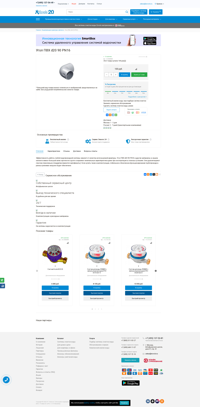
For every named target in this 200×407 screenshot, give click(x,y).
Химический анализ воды (99, 348)
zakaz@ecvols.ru (146, 4)
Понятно (124, 403)
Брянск (160, 4)
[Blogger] (157, 174)
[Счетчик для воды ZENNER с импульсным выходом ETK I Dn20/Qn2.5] (138, 255)
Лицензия (40, 348)
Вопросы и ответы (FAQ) (45, 372)
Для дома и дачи (63, 345)
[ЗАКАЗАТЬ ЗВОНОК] (6, 380)
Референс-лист (42, 366)
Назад (40, 175)
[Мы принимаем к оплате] (142, 371)
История (39, 345)
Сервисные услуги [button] (129, 19)
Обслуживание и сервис (98, 345)
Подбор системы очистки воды (101, 342)
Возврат (39, 390)
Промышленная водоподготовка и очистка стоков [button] (62, 19)
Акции (74, 4)
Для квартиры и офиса (66, 348)
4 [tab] (102, 309)
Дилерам (82, 4)
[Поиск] (126, 12)
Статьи (99, 4)
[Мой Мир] (151, 174)
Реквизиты (40, 363)
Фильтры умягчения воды (67, 357)
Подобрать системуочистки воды (138, 12)
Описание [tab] (39, 151)
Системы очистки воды (66, 342)
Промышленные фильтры (67, 351)
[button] (38, 19)
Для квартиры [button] (110, 19)
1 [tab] (92, 309)
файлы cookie (89, 403)
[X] (154, 174)
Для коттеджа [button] (93, 19)
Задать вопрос (111, 110)
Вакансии (39, 360)
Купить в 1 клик (139, 74)
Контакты (91, 4)
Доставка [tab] (77, 151)
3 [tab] (98, 309)
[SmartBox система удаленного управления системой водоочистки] (98, 40)
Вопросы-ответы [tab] (90, 151)
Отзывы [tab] (66, 151)
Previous (37, 271)
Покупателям (63, 4)
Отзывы (39, 357)
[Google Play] (130, 383)
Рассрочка (40, 381)
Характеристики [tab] (54, 151)
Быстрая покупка (55, 293)
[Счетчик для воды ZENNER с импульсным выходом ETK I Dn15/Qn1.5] (96, 255)
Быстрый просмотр (55, 298)
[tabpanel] (55, 270)
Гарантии (39, 369)
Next (156, 271)
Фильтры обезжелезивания (68, 354)
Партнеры (40, 351)
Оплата (38, 387)
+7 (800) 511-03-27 (128, 340)
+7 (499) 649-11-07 (128, 347)
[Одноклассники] (110, 115)
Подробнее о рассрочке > (137, 97)
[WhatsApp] (116, 115)
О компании (40, 342)
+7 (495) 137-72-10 (128, 354)
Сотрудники (40, 354)
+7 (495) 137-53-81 (154, 338)
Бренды (39, 378)
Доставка (39, 384)
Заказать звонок (41, 5)
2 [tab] (95, 309)
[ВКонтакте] (107, 115)
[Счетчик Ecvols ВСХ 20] (55, 255)
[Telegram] (113, 115)
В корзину (124, 74)
